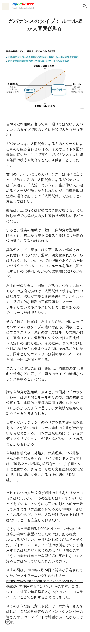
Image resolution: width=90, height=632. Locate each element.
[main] (45, 25)
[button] (5, 6)
